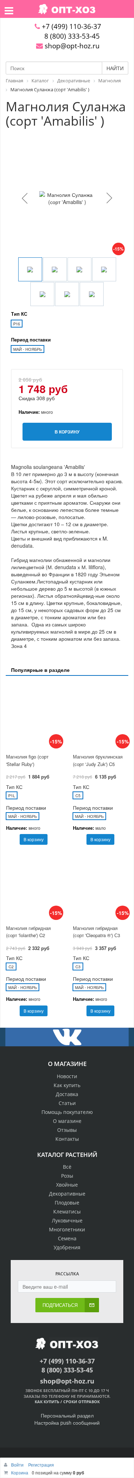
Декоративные (67, 1193)
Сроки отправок (81, 1401)
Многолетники (67, 1229)
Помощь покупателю (67, 1112)
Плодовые (67, 1202)
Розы (67, 1175)
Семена (67, 1238)
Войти (18, 1465)
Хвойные (67, 1184)
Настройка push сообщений (67, 1422)
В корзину (34, 839)
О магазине (67, 1121)
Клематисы (67, 1211)
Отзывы (67, 1129)
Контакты (67, 1138)
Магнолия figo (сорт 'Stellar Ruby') (27, 760)
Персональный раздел (67, 1415)
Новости (67, 1076)
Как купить (67, 1085)
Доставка (67, 1094)
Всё (67, 1166)
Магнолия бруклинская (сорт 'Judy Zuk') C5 (98, 760)
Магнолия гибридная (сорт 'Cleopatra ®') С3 (96, 932)
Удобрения (67, 1247)
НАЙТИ (115, 68)
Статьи (67, 1103)
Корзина (19, 1472)
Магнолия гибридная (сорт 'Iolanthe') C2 (28, 932)
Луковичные (67, 1220)
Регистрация (41, 1465)
